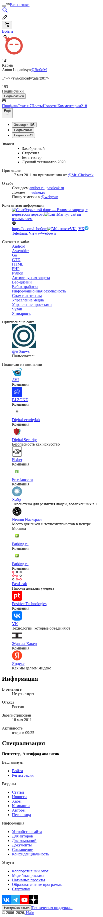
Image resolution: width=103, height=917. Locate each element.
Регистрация (23, 775)
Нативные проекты (28, 880)
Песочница (21, 815)
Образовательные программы (37, 884)
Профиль (10, 106)
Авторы (19, 810)
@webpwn (49, 197)
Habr (29, 913)
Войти (17, 771)
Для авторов (22, 836)
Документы (22, 845)
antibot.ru (37, 188)
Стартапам (21, 889)
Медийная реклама (28, 875)
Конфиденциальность (30, 854)
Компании (21, 806)
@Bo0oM (39, 70)
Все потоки (20, 4)
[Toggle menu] (4, 6)
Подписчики (23, 130)
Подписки (23, 135)
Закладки (24, 125)
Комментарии (72, 106)
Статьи (25, 106)
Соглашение (22, 849)
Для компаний (24, 840)
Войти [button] (7, 31)
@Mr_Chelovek (81, 175)
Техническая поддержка (52, 908)
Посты (37, 106)
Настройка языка (17, 908)
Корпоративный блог (30, 871)
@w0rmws (21, 351)
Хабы (17, 801)
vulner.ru (38, 192)
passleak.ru (55, 188)
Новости (50, 106)
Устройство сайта (27, 831)
